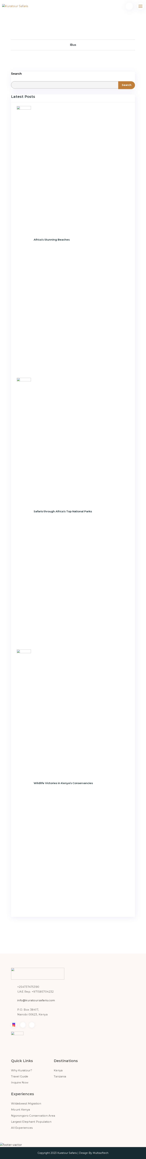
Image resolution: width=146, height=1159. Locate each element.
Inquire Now (19, 1082)
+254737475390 (28, 986)
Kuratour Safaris (67, 1153)
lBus (73, 45)
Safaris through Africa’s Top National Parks (63, 511)
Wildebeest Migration (26, 1103)
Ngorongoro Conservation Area (33, 1115)
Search (16, 73)
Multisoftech (100, 1153)
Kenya (58, 1070)
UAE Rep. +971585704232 (35, 991)
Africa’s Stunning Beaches (52, 239)
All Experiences (22, 1127)
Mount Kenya (20, 1109)
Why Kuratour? (21, 1070)
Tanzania (60, 1076)
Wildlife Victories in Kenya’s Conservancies (63, 783)
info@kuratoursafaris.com (36, 1000)
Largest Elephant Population (31, 1121)
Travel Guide (19, 1076)
